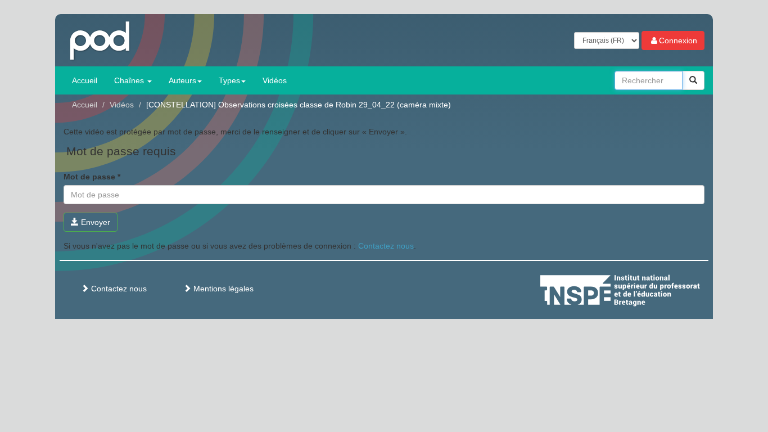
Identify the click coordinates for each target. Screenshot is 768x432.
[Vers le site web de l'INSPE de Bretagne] (640, 288)
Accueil (84, 80)
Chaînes (130, 80)
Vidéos (275, 80)
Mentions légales (222, 288)
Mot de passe (92, 176)
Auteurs (182, 80)
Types (229, 80)
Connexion (678, 40)
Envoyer (94, 222)
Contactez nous (386, 245)
